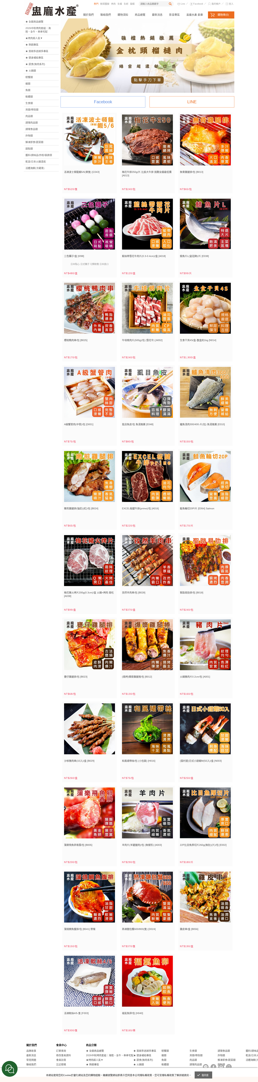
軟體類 (29, 96)
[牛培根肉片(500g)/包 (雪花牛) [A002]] (147, 309)
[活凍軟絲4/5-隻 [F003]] (89, 982)
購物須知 (123, 14)
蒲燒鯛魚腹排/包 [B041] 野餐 (79, 929)
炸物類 (29, 135)
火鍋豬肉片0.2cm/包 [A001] (195, 676)
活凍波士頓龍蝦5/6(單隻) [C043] (82, 172)
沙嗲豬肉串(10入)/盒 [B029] (79, 760)
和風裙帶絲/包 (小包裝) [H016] (138, 760)
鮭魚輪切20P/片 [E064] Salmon (197, 508)
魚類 (27, 90)
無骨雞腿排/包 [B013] (191, 172)
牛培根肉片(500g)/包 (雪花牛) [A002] (142, 340)
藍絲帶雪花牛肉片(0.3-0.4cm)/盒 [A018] (144, 256)
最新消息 (157, 14)
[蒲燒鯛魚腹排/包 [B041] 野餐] (89, 898)
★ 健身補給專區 (34, 57)
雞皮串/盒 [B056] (189, 929)
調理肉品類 (31, 122)
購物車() (223, 14)
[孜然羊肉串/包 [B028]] (147, 562)
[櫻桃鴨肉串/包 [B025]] (89, 309)
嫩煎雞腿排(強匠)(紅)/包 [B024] (81, 508)
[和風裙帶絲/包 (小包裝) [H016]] (147, 730)
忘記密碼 (61, 1064)
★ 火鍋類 (30, 70)
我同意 (205, 1075)
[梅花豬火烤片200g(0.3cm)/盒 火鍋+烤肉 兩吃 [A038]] (89, 562)
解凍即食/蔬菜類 (34, 142)
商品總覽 (140, 14)
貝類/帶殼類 (31, 109)
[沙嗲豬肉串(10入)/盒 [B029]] (89, 730)
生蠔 (119, 3)
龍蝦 (132, 3)
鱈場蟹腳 (104, 3)
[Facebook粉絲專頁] (213, 1067)
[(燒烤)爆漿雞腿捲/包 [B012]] (147, 646)
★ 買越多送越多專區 (36, 51)
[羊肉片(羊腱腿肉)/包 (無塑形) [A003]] (147, 814)
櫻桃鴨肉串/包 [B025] (75, 340)
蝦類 (27, 83)
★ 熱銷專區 (31, 44)
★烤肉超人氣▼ (34, 38)
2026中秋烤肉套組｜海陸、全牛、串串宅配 (38, 30)
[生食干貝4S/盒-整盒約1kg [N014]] (205, 309)
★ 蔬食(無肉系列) (35, 64)
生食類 (29, 103)
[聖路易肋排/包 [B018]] (205, 562)
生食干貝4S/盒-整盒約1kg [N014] (198, 340)
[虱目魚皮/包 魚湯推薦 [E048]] (147, 393)
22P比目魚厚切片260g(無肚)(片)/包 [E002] (203, 845)
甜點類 (29, 148)
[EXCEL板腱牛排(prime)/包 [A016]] (147, 478)
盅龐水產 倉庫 (194, 14)
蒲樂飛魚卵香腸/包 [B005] (78, 845)
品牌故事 (31, 1050)
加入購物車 (110, 163)
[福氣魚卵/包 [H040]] (147, 982)
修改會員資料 (63, 1055)
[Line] (206, 1067)
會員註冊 (61, 1059)
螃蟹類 (29, 77)
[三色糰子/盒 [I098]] (89, 225)
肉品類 (29, 116)
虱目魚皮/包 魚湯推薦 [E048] (137, 424)
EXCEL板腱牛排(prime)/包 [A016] (140, 508)
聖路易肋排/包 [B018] (191, 592)
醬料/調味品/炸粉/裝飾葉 (38, 155)
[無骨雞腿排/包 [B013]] (205, 141)
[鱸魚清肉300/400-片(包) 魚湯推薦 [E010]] (205, 393)
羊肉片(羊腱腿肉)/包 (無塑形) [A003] (142, 845)
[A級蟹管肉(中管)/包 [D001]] (89, 393)
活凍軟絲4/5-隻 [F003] (76, 1013)
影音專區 (174, 14)
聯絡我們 (105, 14)
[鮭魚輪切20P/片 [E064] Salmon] (205, 478)
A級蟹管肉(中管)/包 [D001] (78, 424)
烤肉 (113, 3)
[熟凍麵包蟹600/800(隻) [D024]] (147, 898)
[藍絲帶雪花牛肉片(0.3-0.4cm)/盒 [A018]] (147, 225)
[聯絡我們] (221, 1067)
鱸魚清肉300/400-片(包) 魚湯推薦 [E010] (202, 424)
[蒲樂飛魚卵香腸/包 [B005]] (89, 814)
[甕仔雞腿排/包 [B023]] (89, 646)
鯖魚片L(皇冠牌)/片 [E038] (194, 256)
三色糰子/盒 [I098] (74, 256)
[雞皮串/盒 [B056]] (205, 898)
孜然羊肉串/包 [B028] (133, 592)
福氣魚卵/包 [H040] (132, 1013)
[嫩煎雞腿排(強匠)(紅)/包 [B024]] (89, 478)
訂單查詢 (61, 1050)
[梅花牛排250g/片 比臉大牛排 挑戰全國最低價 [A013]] (147, 141)
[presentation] (66, 57)
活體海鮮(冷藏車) (34, 168)
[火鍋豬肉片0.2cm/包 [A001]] (205, 646)
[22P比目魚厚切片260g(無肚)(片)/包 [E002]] (205, 814)
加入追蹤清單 (102, 163)
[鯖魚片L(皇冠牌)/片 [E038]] (205, 225)
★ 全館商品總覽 (34, 21)
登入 (231, 3)
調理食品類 (31, 129)
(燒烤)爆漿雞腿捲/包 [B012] (137, 676)
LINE (192, 101)
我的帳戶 (216, 3)
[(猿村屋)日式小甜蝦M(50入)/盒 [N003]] (205, 730)
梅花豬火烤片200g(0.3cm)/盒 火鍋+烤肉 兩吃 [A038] (89, 594)
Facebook (198, 3)
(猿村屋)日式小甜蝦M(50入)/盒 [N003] (201, 760)
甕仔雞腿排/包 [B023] (75, 676)
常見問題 (31, 1059)
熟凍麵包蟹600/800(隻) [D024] (139, 929)
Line (183, 3)
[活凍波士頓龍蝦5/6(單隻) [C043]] (89, 141)
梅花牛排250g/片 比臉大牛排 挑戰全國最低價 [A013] (146, 174)
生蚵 (126, 3)
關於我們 (88, 14)
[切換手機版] (229, 1067)
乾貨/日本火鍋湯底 (35, 161)
